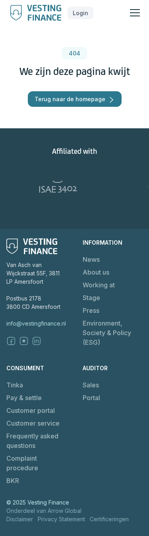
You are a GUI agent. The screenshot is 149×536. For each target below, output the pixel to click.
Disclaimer (19, 519)
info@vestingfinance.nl (36, 323)
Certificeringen (109, 519)
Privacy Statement (61, 519)
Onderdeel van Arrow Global (43, 510)
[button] (80, 13)
